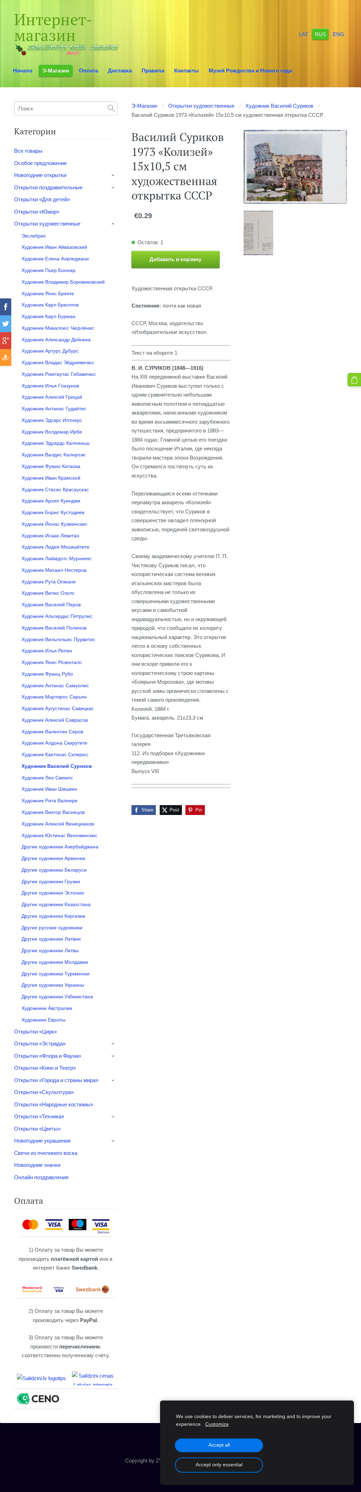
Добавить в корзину (175, 259)
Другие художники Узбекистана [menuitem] (57, 996)
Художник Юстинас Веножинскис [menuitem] (59, 835)
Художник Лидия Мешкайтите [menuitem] (56, 547)
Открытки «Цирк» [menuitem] (35, 1032)
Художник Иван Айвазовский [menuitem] (54, 247)
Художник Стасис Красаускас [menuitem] (55, 489)
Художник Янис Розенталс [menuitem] (52, 662)
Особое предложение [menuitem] (40, 163)
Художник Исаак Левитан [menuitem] (50, 535)
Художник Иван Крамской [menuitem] (51, 478)
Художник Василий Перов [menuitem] (51, 604)
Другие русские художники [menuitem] (52, 927)
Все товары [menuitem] (28, 151)
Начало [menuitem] (22, 71)
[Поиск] (111, 108)
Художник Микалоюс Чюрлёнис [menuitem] (58, 328)
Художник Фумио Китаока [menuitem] (51, 466)
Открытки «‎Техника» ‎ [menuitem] (40, 1116)
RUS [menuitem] (320, 34)
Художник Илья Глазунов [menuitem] (50, 385)
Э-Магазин (144, 106)
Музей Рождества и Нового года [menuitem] (250, 71)
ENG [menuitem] (338, 34)
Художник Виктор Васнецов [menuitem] (53, 812)
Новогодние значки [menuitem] (37, 1165)
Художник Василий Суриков (279, 106)
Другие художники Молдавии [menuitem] (55, 962)
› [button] (113, 176)
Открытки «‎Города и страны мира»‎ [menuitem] (56, 1080)
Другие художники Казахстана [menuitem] (56, 904)
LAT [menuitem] (303, 34)
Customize (217, 1424)
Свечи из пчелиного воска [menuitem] (45, 1153)
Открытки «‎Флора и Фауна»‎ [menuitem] (47, 1056)
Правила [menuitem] (153, 71)
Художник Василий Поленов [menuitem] (54, 628)
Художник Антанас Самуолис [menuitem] (55, 685)
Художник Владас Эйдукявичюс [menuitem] (58, 362)
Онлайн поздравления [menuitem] (41, 1177)
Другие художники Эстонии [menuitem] (53, 893)
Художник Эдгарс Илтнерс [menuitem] (52, 420)
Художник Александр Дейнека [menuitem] (56, 339)
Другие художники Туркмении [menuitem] (56, 973)
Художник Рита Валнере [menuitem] (50, 800)
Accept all (219, 1445)
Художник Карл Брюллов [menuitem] (50, 305)
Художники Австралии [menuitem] (47, 1008)
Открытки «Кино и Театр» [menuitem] (45, 1068)
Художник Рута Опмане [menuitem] (49, 581)
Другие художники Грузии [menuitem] (51, 881)
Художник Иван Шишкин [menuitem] (49, 789)
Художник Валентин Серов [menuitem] (52, 731)
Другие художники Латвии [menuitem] (51, 939)
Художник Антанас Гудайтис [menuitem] (54, 408)
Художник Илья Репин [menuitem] (47, 650)
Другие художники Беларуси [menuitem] (54, 870)
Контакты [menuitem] (186, 71)
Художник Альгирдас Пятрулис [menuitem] (57, 616)
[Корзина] (354, 379)
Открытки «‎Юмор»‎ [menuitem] (36, 212)
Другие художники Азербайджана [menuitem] (60, 846)
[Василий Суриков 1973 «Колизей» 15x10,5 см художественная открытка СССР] (258, 233)
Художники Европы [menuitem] (44, 1020)
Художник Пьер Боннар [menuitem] (48, 270)
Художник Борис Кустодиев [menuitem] (53, 512)
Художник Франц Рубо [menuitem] (47, 674)
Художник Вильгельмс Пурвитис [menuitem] (58, 639)
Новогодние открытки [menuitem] (40, 175)
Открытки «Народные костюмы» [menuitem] (53, 1104)
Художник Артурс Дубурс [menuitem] (50, 351)
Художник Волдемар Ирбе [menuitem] (52, 432)
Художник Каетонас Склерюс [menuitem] (55, 754)
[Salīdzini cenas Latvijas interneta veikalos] (93, 1378)
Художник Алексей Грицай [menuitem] (52, 397)
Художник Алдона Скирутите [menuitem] (54, 743)
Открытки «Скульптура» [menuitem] (44, 1092)
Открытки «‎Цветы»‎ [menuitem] (37, 1129)
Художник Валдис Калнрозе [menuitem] (53, 454)
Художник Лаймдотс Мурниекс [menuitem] (57, 558)
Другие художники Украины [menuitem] (53, 985)
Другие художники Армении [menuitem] (53, 858)
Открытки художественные (201, 106)
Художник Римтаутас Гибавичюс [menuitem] (59, 374)
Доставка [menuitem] (120, 71)
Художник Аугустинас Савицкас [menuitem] (58, 708)
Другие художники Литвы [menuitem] (50, 950)
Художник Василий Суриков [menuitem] (57, 766)
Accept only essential (219, 1464)
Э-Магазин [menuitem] (55, 71)
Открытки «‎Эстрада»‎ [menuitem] (40, 1044)
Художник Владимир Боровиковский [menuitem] (63, 282)
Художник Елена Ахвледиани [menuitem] (55, 258)
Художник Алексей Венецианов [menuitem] (58, 824)
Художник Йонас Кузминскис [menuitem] (54, 524)
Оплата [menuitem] (88, 71)
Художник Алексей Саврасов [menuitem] (55, 720)
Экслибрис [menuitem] (34, 236)
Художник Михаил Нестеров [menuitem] (54, 570)
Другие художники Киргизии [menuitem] (53, 916)
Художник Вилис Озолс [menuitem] (48, 593)
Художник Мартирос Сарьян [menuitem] (54, 697)
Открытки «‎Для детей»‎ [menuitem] (42, 199)
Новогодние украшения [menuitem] (42, 1141)
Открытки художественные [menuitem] (47, 224)
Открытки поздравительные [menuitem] (48, 187)
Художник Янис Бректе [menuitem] (48, 293)
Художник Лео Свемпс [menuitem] (47, 777)
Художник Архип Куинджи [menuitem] (51, 501)
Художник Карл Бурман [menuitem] (48, 316)
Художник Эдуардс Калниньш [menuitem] (56, 443)
